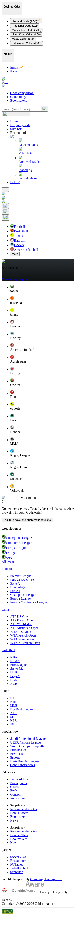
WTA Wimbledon (22, 639)
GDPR (14, 787)
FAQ (13, 790)
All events (8, 561)
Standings (25, 170)
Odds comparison (22, 93)
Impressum (17, 798)
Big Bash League (21, 709)
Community (18, 97)
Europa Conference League (28, 602)
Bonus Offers (19, 813)
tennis (6, 609)
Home (14, 121)
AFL (13, 713)
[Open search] (5, 206)
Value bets (25, 153)
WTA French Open (23, 635)
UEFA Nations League (25, 742)
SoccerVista (18, 857)
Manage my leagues (15, 279)
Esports (15, 757)
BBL (13, 680)
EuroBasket (18, 750)
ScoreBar (16, 872)
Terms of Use (19, 779)
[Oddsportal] (38, 82)
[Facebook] (38, 917)
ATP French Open (22, 620)
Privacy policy (19, 783)
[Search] (44, 109)
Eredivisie (16, 753)
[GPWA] (38, 912)
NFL (13, 698)
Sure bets (16, 129)
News (14, 820)
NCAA (15, 661)
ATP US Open (20, 616)
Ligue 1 (15, 591)
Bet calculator (28, 178)
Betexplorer (18, 860)
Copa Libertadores (22, 765)
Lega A (15, 676)
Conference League (19, 543)
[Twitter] (38, 922)
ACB (13, 683)
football (7, 569)
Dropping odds (20, 125)
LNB (13, 672)
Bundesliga (17, 587)
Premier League (20, 576)
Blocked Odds (28, 145)
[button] (42, 289)
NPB (13, 720)
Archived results (29, 161)
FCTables (16, 864)
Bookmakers (18, 100)
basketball (8, 650)
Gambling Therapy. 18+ (46, 879)
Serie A (11, 558)
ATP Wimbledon (21, 624)
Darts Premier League (24, 761)
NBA (14, 657)
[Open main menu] (5, 189)
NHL (13, 701)
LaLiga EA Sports (22, 579)
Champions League (19, 538)
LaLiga (11, 553)
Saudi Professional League (28, 738)
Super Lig (16, 668)
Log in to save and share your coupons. (27, 519)
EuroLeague (18, 665)
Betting (15, 182)
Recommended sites (23, 809)
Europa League (16, 548)
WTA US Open (20, 631)
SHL (13, 717)
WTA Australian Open (25, 643)
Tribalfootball (19, 868)
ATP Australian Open (24, 628)
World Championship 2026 (28, 746)
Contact (15, 794)
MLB (14, 705)
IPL (12, 724)
